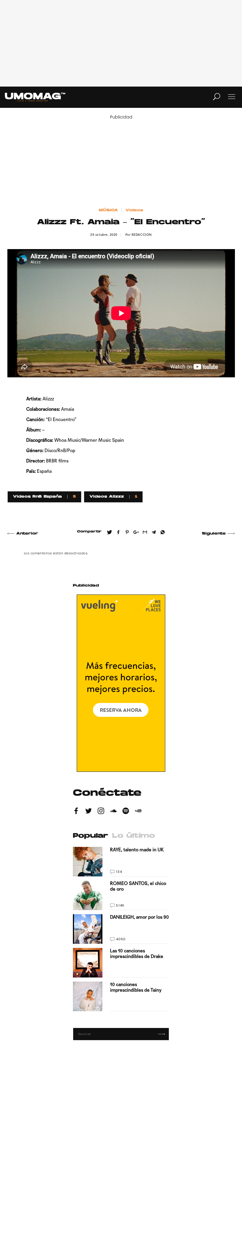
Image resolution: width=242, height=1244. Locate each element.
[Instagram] (101, 812)
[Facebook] (76, 812)
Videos (134, 210)
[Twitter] (88, 812)
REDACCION (142, 235)
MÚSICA (108, 210)
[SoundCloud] (113, 812)
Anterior (27, 533)
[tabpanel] (121, 929)
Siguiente (214, 533)
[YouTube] (138, 812)
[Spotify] (125, 812)
